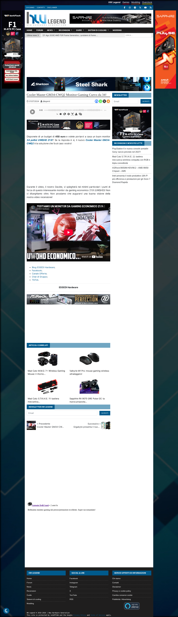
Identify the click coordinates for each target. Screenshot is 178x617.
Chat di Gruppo (39, 276)
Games (125, 2)
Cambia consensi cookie (122, 595)
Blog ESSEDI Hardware (43, 267)
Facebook (37, 270)
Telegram (73, 587)
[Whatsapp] (100, 101)
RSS (71, 599)
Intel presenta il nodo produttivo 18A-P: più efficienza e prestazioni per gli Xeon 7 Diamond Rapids (131, 179)
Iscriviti (104, 413)
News (50, 30)
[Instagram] (129, 7)
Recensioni (64, 30)
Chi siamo (30, 7)
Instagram (74, 583)
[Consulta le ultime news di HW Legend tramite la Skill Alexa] (132, 605)
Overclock (147, 2)
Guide (79, 30)
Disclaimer (52, 7)
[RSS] (150, 7)
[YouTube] (145, 7)
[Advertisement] (89, 57)
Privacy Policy (79, 615)
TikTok (35, 280)
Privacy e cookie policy (121, 591)
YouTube (73, 595)
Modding (135, 2)
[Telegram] (135, 7)
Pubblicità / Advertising (121, 599)
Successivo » (87, 425)
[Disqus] (89, 466)
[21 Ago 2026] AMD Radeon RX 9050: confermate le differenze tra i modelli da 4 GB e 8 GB (71, 35)
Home (29, 30)
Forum (39, 30)
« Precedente (50, 425)
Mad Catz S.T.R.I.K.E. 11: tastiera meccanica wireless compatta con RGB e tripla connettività (131, 159)
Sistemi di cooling (97, 30)
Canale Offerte (39, 273)
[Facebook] (124, 7)
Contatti (41, 7)
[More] (108, 101)
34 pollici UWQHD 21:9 (40, 140)
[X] (140, 7)
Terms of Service (98, 615)
